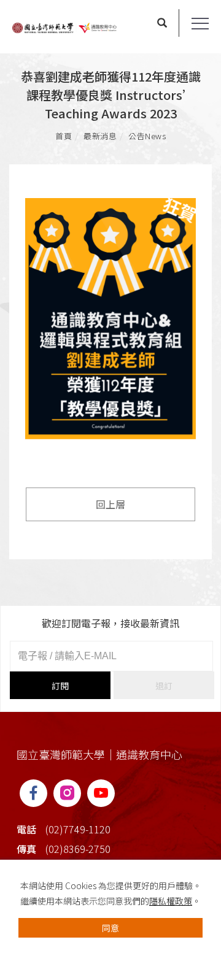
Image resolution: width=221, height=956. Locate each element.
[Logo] (64, 26)
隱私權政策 (170, 901)
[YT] (101, 793)
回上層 (110, 504)
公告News (147, 136)
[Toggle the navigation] (200, 24)
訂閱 (60, 685)
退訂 (164, 685)
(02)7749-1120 (77, 829)
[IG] (67, 793)
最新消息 (100, 136)
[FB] (33, 793)
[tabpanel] (110, 322)
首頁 (63, 136)
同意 (110, 928)
